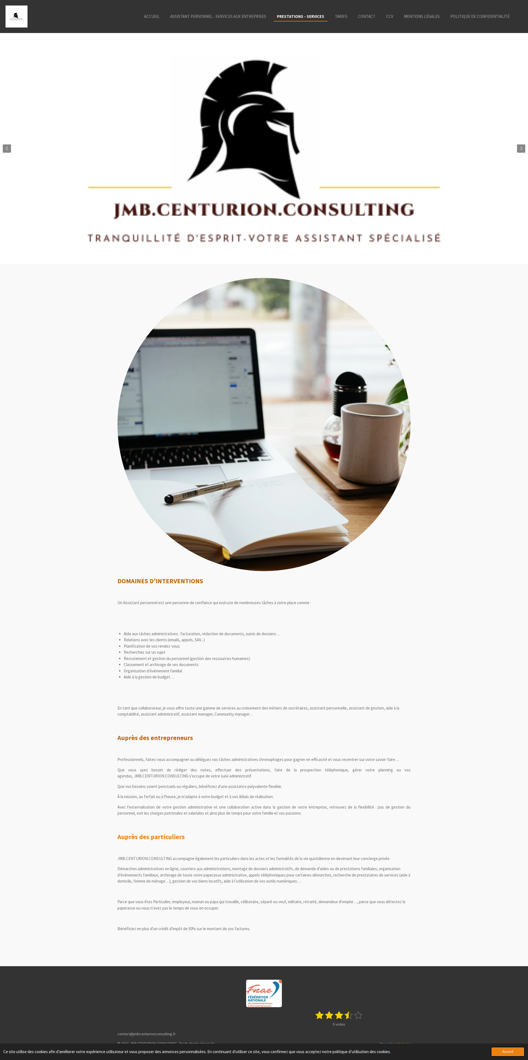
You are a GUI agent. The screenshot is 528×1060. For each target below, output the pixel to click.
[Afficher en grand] (264, 424)
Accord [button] (507, 1051)
